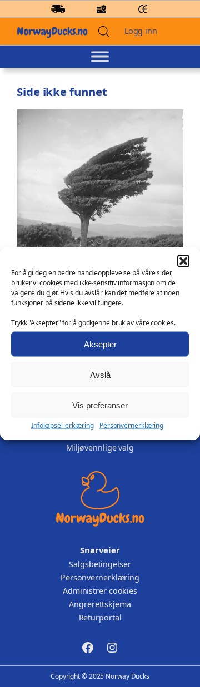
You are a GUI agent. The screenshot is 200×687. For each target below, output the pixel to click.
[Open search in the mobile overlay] (103, 31)
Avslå (100, 374)
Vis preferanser (100, 405)
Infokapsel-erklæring (62, 425)
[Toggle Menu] (100, 56)
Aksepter (100, 343)
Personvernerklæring (131, 425)
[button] (183, 261)
